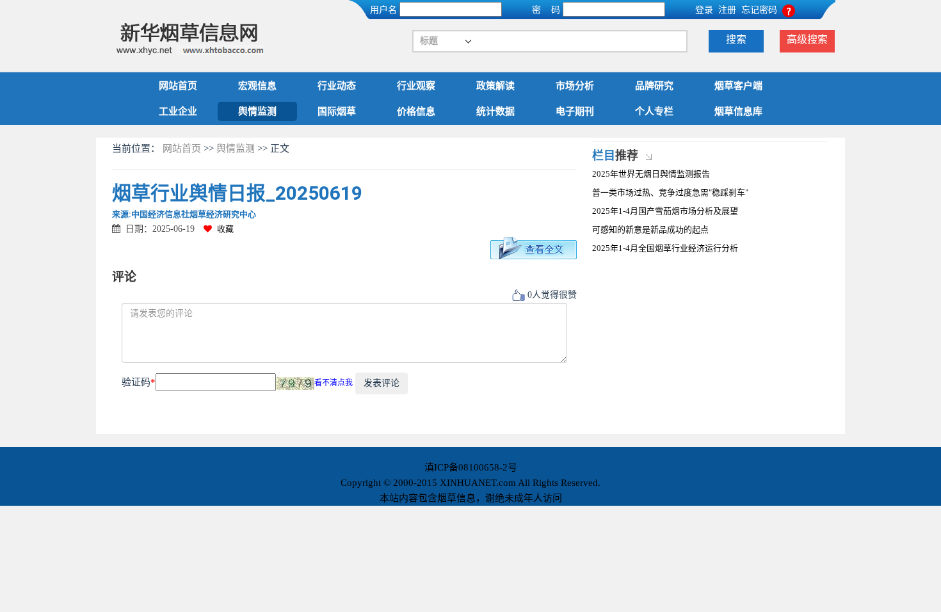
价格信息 (416, 111)
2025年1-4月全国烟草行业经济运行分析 (665, 248)
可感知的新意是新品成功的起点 (650, 229)
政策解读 (495, 86)
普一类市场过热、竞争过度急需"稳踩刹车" (670, 192)
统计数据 (495, 111)
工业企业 (178, 111)
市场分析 (575, 86)
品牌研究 (654, 86)
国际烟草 (337, 111)
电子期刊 (575, 111)
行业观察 (416, 86)
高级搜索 (807, 39)
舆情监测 (257, 111)
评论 (124, 277)
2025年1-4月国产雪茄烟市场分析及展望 (665, 211)
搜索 (736, 39)
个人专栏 (654, 111)
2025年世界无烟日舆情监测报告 (651, 174)
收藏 (225, 229)
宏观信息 (257, 86)
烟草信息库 (738, 111)
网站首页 (178, 86)
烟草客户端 (738, 86)
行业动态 (337, 86)
